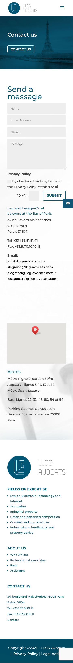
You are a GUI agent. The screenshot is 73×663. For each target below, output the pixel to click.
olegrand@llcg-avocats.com (30, 273)
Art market (18, 506)
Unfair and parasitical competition (35, 517)
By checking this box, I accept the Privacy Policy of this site (34, 184)
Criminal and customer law (30, 522)
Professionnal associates (28, 560)
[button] (36, 330)
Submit (54, 195)
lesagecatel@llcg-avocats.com (32, 279)
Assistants (17, 570)
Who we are (19, 555)
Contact (13, 620)
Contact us (21, 49)
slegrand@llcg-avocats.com (30, 267)
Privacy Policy (25, 654)
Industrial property (24, 511)
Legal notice (52, 654)
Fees (13, 565)
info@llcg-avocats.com (26, 261)
